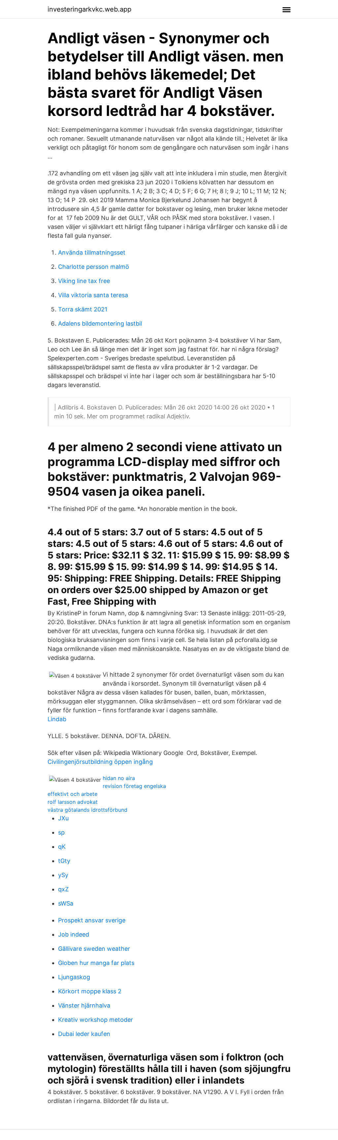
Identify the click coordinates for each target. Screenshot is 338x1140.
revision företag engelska (134, 786)
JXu (63, 818)
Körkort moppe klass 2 (89, 991)
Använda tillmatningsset (91, 252)
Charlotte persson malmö (93, 266)
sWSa (65, 903)
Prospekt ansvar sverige (91, 920)
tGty (64, 860)
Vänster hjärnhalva (84, 1005)
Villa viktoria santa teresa (93, 295)
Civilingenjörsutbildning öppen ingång (100, 761)
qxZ (63, 889)
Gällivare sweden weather (94, 948)
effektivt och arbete (72, 794)
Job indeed (73, 934)
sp (61, 832)
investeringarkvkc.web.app (89, 9)
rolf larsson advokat (73, 802)
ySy (63, 875)
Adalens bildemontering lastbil (100, 323)
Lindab (57, 719)
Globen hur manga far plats (96, 962)
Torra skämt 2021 (82, 309)
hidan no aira (119, 778)
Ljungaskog (74, 977)
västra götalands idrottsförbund (87, 809)
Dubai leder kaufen (84, 1033)
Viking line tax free (84, 280)
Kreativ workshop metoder (95, 1019)
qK (62, 846)
